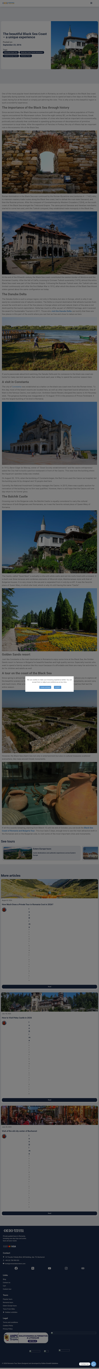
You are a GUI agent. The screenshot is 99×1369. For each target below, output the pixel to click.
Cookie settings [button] (45, 687)
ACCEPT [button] (57, 687)
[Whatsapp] (93, 1364)
